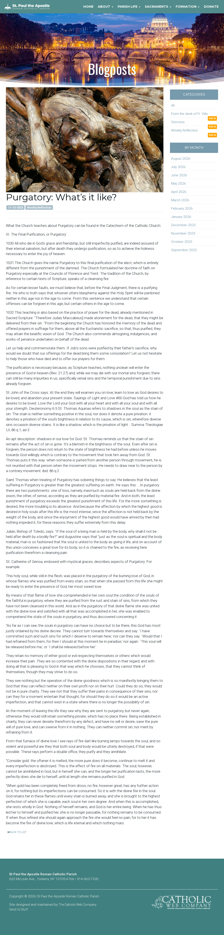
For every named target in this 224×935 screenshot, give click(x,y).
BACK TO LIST (18, 832)
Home (88, 7)
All (173, 105)
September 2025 (184, 250)
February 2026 (182, 208)
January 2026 (181, 217)
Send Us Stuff (18, 909)
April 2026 (178, 192)
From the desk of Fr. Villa (189, 114)
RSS (211, 118)
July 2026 (178, 167)
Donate (211, 7)
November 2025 (183, 233)
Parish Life (128, 7)
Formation (186, 7)
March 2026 (180, 200)
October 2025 (181, 242)
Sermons (178, 122)
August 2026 (180, 159)
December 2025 (183, 225)
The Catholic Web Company (77, 904)
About (104, 7)
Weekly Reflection (184, 130)
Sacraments (157, 7)
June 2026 (179, 175)
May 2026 (178, 184)
